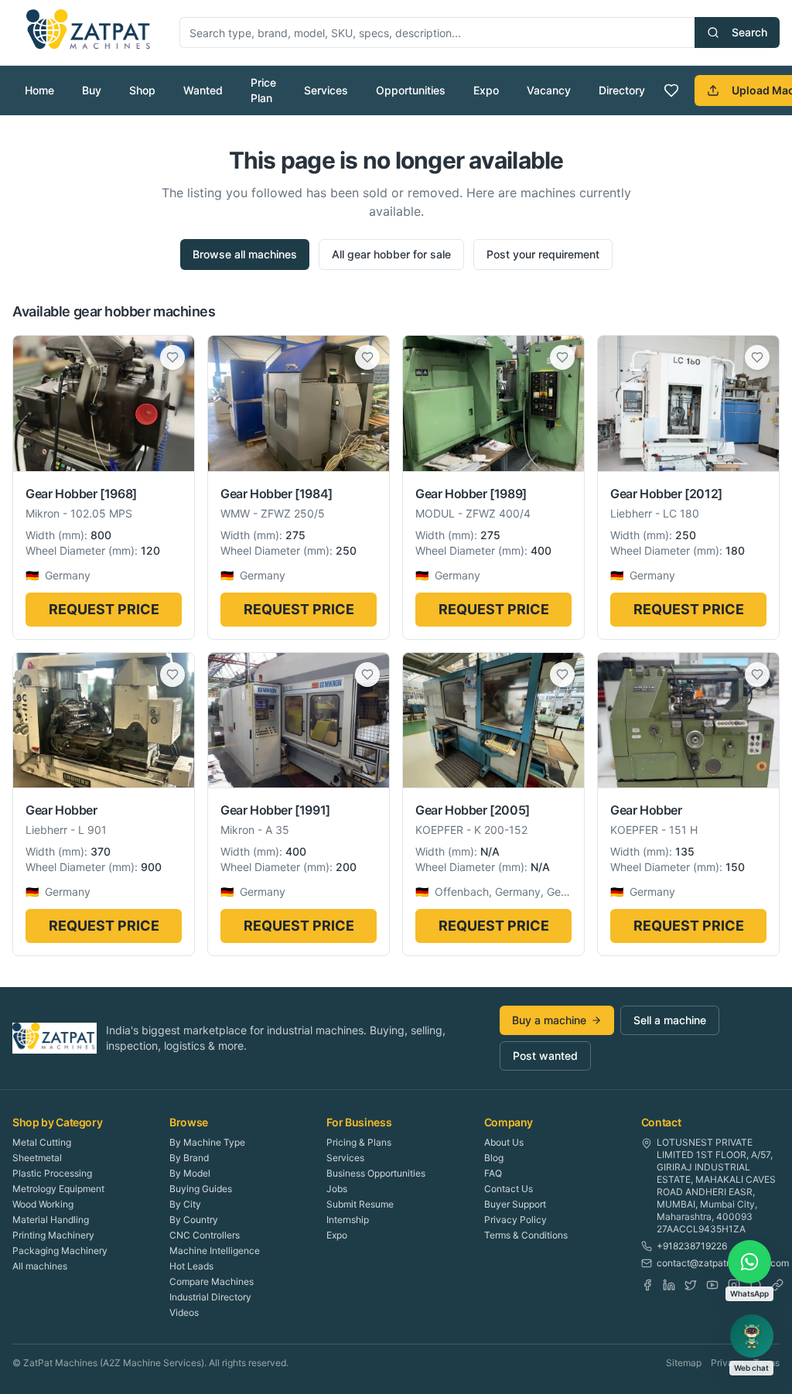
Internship (347, 1219)
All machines (39, 1266)
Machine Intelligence (214, 1250)
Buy (91, 90)
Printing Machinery (53, 1235)
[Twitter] (690, 1285)
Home (39, 90)
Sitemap (684, 1362)
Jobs (336, 1188)
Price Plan (263, 90)
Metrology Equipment (58, 1188)
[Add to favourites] (172, 357)
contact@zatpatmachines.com (723, 1263)
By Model (189, 1173)
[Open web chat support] (751, 1336)
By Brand (189, 1157)
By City (185, 1204)
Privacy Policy (515, 1219)
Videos (184, 1312)
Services (326, 90)
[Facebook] (647, 1285)
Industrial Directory (210, 1297)
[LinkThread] (777, 1285)
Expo (486, 90)
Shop (142, 90)
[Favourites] (671, 90)
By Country (193, 1219)
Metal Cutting (41, 1142)
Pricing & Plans (358, 1142)
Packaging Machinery (60, 1250)
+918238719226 (692, 1246)
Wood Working (42, 1204)
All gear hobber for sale (391, 254)
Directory (622, 90)
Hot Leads (191, 1266)
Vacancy (549, 90)
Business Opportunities (375, 1173)
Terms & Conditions (526, 1235)
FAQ (493, 1173)
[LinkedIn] (669, 1285)
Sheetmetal (37, 1157)
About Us (504, 1142)
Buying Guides (200, 1188)
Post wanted (545, 1055)
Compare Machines (211, 1281)
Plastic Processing (52, 1173)
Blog (494, 1157)
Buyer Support (515, 1204)
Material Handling (50, 1219)
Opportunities (411, 90)
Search (749, 32)
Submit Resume (360, 1204)
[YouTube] (712, 1285)
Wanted (203, 90)
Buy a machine (549, 1020)
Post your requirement (542, 254)
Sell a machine (669, 1020)
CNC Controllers (204, 1235)
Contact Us (508, 1188)
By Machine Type (207, 1142)
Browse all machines (245, 254)
